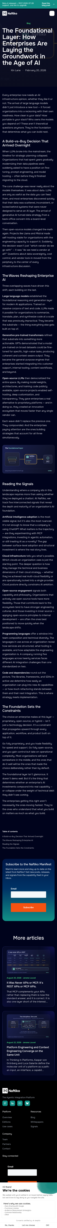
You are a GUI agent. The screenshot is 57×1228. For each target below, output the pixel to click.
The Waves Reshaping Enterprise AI (17, 840)
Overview (7, 1117)
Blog (33, 1117)
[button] (52, 13)
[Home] (10, 13)
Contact (6, 1148)
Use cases (7, 1126)
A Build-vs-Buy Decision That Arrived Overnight (22, 836)
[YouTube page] (20, 1103)
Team (5, 1139)
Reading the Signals (10, 844)
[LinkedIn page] (12, 1103)
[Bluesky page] (27, 1103)
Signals (34, 1126)
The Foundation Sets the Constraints (18, 848)
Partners (6, 1144)
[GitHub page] (5, 1103)
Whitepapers (37, 1122)
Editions (6, 1122)
